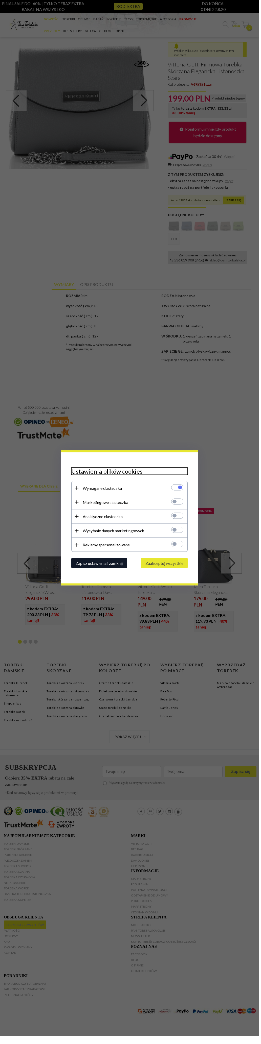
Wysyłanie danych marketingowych (113, 530)
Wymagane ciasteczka (102, 488)
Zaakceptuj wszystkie (164, 563)
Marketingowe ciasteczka (105, 502)
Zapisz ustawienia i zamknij (99, 563)
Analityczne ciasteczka (103, 516)
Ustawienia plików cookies (106, 471)
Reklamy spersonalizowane (106, 544)
